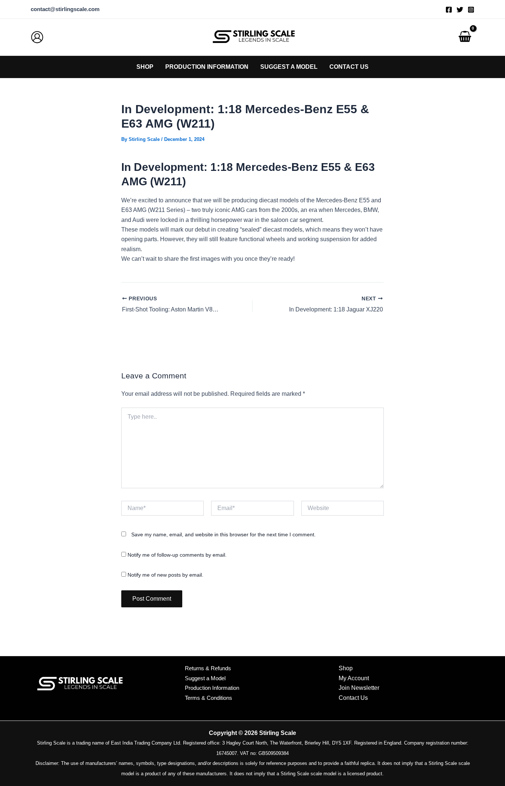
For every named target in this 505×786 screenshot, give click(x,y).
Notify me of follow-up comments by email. (177, 555)
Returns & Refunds (208, 668)
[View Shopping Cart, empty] (464, 37)
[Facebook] (448, 9)
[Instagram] (471, 9)
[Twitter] (460, 9)
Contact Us (353, 698)
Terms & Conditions (208, 698)
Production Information (212, 688)
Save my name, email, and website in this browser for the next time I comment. (223, 534)
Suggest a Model (205, 678)
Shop (346, 668)
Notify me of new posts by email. (165, 575)
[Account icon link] (37, 37)
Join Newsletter (359, 688)
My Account (354, 678)
